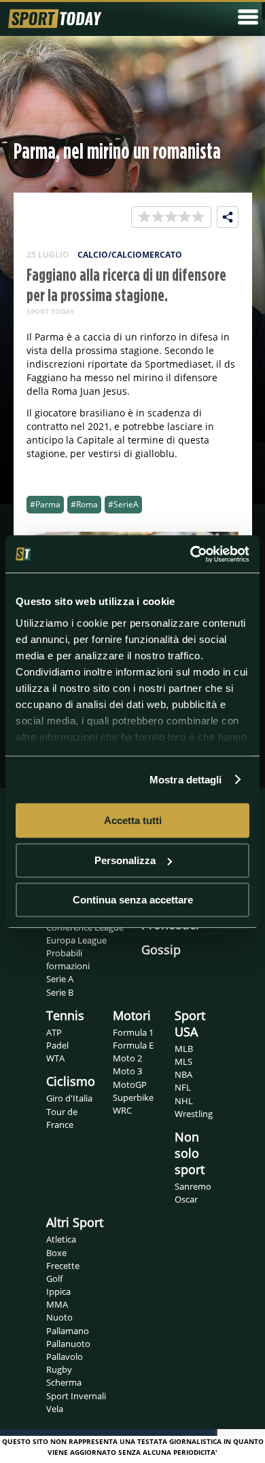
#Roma (84, 504)
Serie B (59, 992)
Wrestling (194, 1114)
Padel (57, 1045)
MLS (183, 1061)
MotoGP (130, 1084)
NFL (183, 1087)
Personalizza (125, 860)
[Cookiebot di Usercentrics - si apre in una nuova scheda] (190, 554)
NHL (184, 1101)
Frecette (63, 1266)
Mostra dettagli (185, 779)
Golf (54, 1278)
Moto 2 (127, 1058)
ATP (54, 1032)
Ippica (58, 1291)
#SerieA (123, 504)
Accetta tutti (133, 820)
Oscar (186, 1199)
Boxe (56, 1253)
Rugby (59, 1369)
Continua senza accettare (133, 899)
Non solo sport (190, 1153)
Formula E (133, 1045)
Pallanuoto (68, 1344)
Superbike (133, 1097)
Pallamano (67, 1331)
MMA (57, 1304)
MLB (184, 1048)
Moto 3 (127, 1071)
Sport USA (190, 1023)
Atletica (61, 1239)
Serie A (59, 979)
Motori (132, 1015)
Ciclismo (70, 1081)
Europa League (76, 940)
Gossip (161, 949)
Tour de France (61, 1118)
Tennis (65, 1015)
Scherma (64, 1382)
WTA (55, 1058)
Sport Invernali (76, 1396)
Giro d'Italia (69, 1098)
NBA (183, 1074)
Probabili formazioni (68, 959)
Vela (54, 1409)
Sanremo (193, 1186)
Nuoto (59, 1317)
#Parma (45, 504)
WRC (122, 1110)
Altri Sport (74, 1222)
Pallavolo (64, 1356)
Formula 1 (133, 1032)
